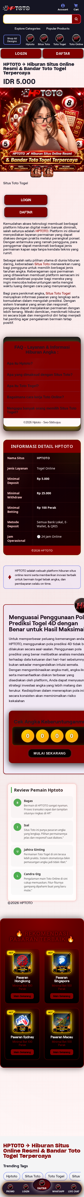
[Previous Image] (3, 130)
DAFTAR (63, 53)
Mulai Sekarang (50, 753)
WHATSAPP (58, 1191)
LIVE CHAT (73, 1191)
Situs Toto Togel (58, 293)
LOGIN (21, 53)
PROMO (10, 1191)
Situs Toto (42, 264)
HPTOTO (42, 231)
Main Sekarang (22, 996)
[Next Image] (80, 130)
